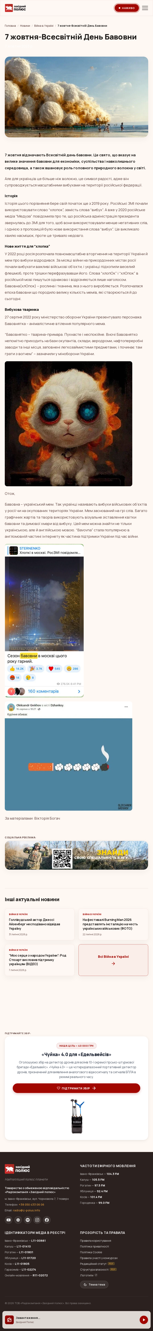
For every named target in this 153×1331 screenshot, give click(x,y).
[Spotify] (27, 1220)
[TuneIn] (18, 1220)
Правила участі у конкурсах (99, 1258)
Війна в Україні (43, 26)
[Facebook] (47, 1220)
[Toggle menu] (145, 8)
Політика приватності (94, 1246)
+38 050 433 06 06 (31, 1204)
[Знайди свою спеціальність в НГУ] (76, 855)
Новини (25, 26)
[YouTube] (8, 1220)
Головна (10, 26)
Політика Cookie (91, 1252)
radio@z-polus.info (26, 1210)
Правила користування (95, 1240)
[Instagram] (37, 1220)
